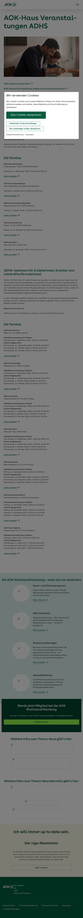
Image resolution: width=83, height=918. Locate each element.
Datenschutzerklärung (14, 134)
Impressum (30, 134)
